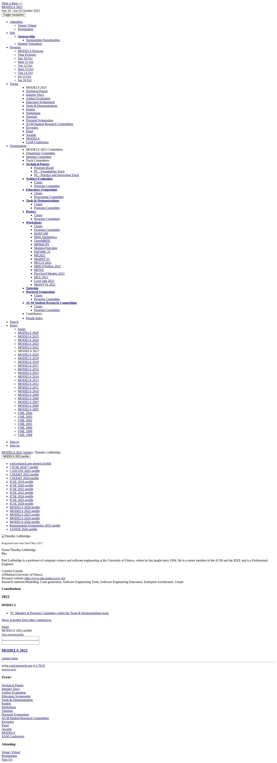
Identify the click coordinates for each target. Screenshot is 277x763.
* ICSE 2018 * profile (24, 467)
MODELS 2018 (28, 362)
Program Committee (47, 186)
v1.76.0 (39, 665)
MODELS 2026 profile (25, 522)
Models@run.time (45, 248)
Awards (31, 135)
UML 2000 (25, 427)
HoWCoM (41, 233)
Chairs (38, 182)
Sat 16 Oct (24, 80)
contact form (10, 658)
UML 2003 (25, 416)
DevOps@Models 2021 (49, 273)
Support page (9, 669)
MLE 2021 (41, 277)
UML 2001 (25, 424)
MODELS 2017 (28, 365)
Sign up (15, 445)
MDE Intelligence (45, 237)
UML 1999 (25, 431)
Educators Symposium (40, 102)
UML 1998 (25, 435)
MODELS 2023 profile (25, 514)
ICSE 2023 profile (21, 492)
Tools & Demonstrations (41, 105)
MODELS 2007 (28, 402)
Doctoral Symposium (39, 120)
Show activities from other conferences (26, 620)
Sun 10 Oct (25, 58)
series (27, 452)
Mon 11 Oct (25, 62)
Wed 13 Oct (25, 69)
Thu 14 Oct (25, 73)
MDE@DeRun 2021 (47, 266)
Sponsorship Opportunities (43, 40)
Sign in (14, 442)
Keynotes (32, 127)
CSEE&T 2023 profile (24, 474)
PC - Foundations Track (49, 171)
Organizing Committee (40, 153)
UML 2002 (25, 420)
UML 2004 (25, 413)
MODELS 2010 (28, 391)
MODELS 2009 (28, 395)
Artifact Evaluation (38, 98)
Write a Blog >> (12, 3)
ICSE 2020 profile (21, 485)
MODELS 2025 (28, 336)
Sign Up (7, 759)
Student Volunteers (30, 43)
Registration (25, 29)
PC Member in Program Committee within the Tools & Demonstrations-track (59, 613)
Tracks (14, 84)
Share (5, 627)
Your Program (27, 54)
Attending (16, 22)
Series (22, 329)
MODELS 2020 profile (25, 507)
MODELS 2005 (28, 409)
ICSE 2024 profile (21, 496)
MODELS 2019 (28, 358)
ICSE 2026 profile (21, 503)
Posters (30, 109)
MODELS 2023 (28, 343)
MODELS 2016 (28, 369)
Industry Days (35, 94)
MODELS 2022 (28, 347)
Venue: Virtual (27, 25)
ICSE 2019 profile (21, 481)
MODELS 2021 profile (16, 456)
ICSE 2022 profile (21, 489)
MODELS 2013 (28, 380)
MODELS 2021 (12, 452)
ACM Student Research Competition (49, 124)
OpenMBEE (42, 240)
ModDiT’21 (42, 259)
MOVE (39, 270)
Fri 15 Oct (24, 76)
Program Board (44, 167)
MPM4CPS (41, 244)
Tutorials (31, 116)
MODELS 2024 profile (25, 518)
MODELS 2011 (28, 387)
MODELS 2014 (28, 376)
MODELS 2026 (28, 332)
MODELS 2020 (28, 354)
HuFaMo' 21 (42, 251)
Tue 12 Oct (25, 65)
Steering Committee (38, 157)
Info (12, 32)
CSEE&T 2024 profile (24, 478)
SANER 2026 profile (23, 529)
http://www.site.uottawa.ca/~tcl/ (44, 578)
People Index (34, 318)
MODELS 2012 (28, 384)
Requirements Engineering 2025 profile (35, 525)
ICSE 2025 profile (21, 500)
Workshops (33, 113)
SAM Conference (37, 142)
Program (15, 47)
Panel (29, 131)
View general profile (13, 634)
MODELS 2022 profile (25, 511)
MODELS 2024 (28, 340)
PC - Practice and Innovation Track (56, 175)
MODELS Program (30, 51)
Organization (18, 146)
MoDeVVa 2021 (45, 284)
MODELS (33, 138)
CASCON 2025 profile (25, 471)
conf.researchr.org (20, 665)
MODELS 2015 (28, 373)
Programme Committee (49, 197)
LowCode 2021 (44, 281)
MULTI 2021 (43, 262)
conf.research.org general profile (30, 463)
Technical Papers (37, 91)
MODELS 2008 (28, 398)
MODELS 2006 (28, 405)
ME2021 (39, 255)
